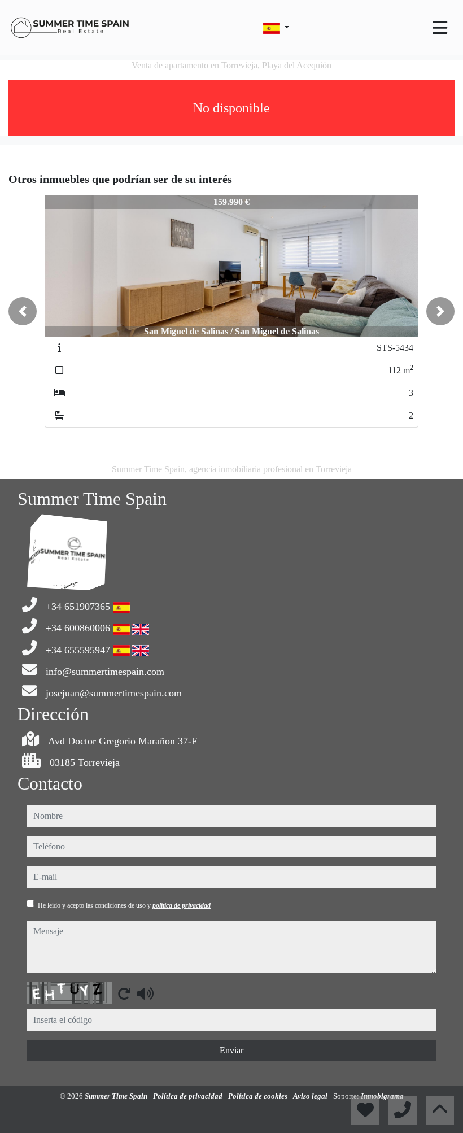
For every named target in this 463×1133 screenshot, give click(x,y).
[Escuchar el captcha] (145, 993)
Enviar (231, 1050)
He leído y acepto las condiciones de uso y (124, 905)
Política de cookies (258, 1096)
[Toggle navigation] (440, 27)
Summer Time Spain (117, 1096)
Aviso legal (311, 1096)
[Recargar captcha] (124, 993)
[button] (22, 311)
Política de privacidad (188, 1096)
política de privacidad (181, 905)
